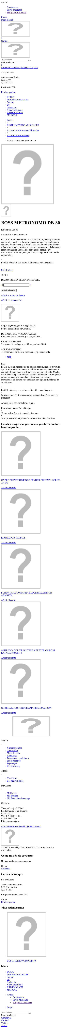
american (14, 826)
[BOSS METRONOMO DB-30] (27, 203)
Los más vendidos (15, 781)
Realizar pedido (8, 92)
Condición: (6, 234)
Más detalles (6, 270)
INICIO (10, 97)
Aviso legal (12, 755)
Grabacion (11, 107)
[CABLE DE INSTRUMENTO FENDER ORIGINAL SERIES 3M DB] (21, 475)
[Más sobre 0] (26, 956)
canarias (37, 826)
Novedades (12, 778)
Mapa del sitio (13, 753)
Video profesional (15, 110)
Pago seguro (12, 763)
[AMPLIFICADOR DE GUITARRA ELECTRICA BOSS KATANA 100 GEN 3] (21, 645)
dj (27, 826)
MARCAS (12, 115)
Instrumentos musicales (17, 99)
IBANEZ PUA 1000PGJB (13, 537)
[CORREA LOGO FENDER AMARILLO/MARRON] (21, 703)
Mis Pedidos (12, 795)
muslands (5, 826)
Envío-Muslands (14, 10)
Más (9, 357)
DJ (8, 105)
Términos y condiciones (18, 758)
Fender (22, 826)
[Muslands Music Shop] (15, 36)
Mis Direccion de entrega (18, 798)
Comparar (5, 868)
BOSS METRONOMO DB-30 (21, 961)
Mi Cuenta (12, 793)
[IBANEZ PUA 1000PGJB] (21, 533)
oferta (31, 826)
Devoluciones (13, 766)
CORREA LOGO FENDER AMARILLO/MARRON (26, 708)
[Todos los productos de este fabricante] (10, 321)
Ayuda (10, 994)
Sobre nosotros (13, 761)
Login (9, 1007)
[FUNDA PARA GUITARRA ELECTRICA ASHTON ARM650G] (21, 588)
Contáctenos (12, 7)
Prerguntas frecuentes (16, 12)
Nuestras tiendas (14, 748)
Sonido (10, 102)
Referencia (6, 229)
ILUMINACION (15, 112)
